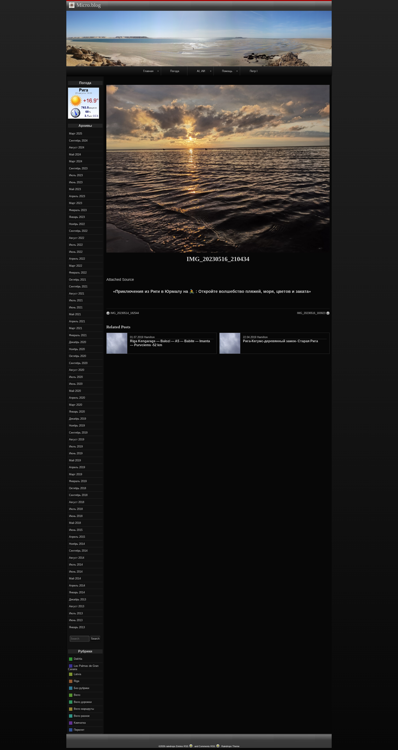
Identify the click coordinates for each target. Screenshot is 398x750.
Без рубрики (81, 688)
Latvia (77, 674)
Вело (77, 694)
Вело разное (82, 715)
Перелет (79, 729)
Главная (148, 71)
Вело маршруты (84, 708)
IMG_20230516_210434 (218, 258)
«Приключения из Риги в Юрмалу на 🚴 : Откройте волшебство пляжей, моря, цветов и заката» (212, 291)
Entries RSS (182, 746)
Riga (76, 681)
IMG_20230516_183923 (311, 313)
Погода (174, 71)
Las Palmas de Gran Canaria (83, 667)
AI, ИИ (201, 71)
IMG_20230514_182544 (124, 313)
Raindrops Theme (230, 746)
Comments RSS (207, 746)
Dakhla (78, 658)
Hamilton (149, 337)
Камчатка (80, 722)
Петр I (253, 71)
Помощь (227, 71)
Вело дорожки (83, 702)
